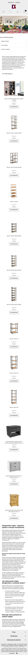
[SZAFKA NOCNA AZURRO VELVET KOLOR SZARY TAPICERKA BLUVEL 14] (14, 431)
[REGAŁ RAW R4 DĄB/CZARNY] (14, 225)
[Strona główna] (14, 7)
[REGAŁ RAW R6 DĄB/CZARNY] (14, 294)
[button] (3, 12)
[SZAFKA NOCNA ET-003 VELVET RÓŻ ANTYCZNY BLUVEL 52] (14, 500)
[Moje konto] (17, 12)
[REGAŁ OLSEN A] (14, 191)
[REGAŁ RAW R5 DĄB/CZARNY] (14, 260)
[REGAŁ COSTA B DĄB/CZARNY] (14, 157)
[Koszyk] (24, 11)
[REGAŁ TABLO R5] (14, 397)
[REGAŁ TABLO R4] (14, 362)
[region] (14, 24)
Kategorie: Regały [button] (5, 41)
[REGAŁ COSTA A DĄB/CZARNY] (14, 122)
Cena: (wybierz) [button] (4, 45)
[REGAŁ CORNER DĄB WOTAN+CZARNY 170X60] (14, 88)
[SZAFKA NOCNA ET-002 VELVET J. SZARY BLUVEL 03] (14, 465)
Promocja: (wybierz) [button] (5, 49)
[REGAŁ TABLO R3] (14, 328)
